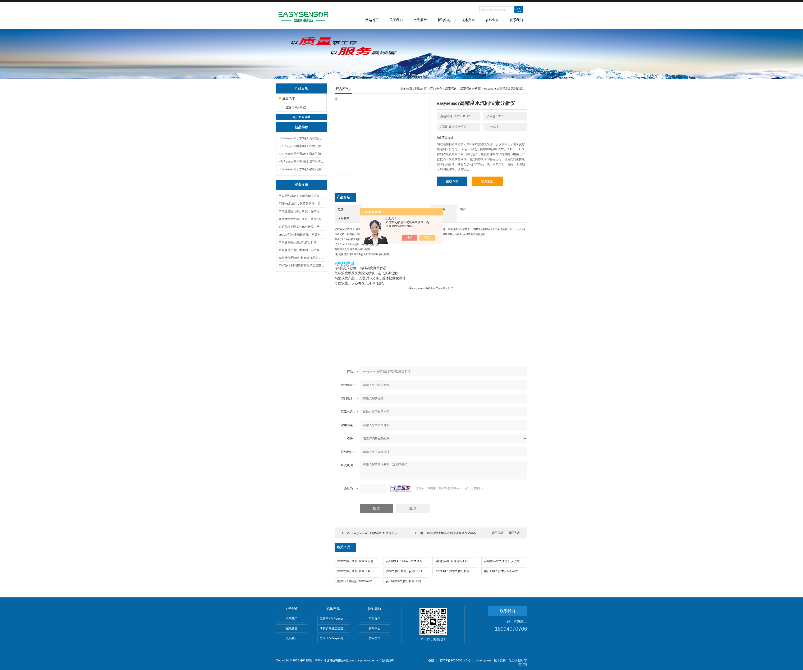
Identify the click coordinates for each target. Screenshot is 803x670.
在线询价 (452, 181)
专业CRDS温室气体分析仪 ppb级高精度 (456, 571)
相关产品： (345, 547)
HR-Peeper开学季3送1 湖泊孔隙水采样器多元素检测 (302, 146)
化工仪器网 (516, 660)
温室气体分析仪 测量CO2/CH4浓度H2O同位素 (358, 571)
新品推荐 (301, 127)
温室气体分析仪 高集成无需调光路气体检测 (358, 561)
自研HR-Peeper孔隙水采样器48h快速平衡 (334, 638)
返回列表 (514, 532)
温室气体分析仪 (295, 107)
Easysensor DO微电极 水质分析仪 (374, 533)
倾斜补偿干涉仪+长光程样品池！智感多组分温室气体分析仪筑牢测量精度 (302, 257)
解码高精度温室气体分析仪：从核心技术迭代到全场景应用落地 (302, 226)
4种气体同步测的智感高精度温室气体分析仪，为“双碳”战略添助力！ (302, 265)
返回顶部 (497, 532)
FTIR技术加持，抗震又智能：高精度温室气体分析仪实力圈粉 (302, 203)
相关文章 (301, 184)
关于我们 (396, 20)
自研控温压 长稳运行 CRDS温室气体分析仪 (456, 561)
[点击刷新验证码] (400, 488)
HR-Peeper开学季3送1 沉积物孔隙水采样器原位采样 (302, 138)
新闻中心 (444, 20)
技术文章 (468, 20)
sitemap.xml (483, 660)
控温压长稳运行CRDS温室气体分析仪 (358, 581)
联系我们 (516, 20)
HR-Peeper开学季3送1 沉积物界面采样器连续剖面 (302, 161)
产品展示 (420, 20)
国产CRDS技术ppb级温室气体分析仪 (505, 571)
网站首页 (372, 20)
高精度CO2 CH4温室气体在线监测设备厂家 (407, 561)
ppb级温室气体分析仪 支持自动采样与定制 (407, 581)
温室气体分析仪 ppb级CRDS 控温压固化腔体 (407, 571)
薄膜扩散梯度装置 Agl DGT (334, 628)
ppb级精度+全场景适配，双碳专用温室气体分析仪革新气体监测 (302, 234)
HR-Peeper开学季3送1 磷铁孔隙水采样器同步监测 (302, 169)
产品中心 (436, 88)
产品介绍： (345, 197)
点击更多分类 (301, 117)
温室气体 (288, 98)
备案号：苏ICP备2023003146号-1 (450, 660)
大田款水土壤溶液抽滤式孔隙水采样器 (451, 533)
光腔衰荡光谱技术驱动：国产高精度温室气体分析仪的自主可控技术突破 (302, 250)
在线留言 (492, 20)
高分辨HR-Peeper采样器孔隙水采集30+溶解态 (334, 618)
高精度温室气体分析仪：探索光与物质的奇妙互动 (302, 211)
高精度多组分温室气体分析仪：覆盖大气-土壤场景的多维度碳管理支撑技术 (302, 242)
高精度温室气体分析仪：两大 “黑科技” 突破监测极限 (302, 219)
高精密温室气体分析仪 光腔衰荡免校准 (505, 561)
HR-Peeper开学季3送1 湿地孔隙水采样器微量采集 (302, 153)
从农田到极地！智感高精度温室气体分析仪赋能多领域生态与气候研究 (302, 195)
